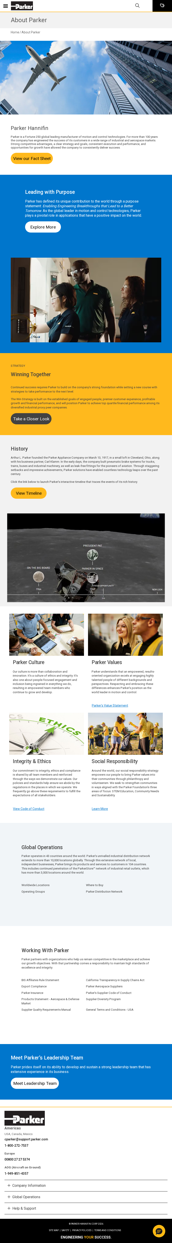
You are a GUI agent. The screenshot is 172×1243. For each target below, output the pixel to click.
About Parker (29, 20)
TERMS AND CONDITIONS (107, 1230)
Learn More (100, 809)
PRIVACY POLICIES (82, 1230)
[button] (159, 1231)
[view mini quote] (162, 5)
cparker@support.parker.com (26, 1139)
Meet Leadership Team (35, 1083)
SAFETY (66, 1230)
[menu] (5, 6)
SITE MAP (54, 1230)
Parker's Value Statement (110, 705)
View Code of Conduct (28, 809)
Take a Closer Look (31, 418)
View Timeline (29, 493)
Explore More (43, 227)
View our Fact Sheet (32, 158)
